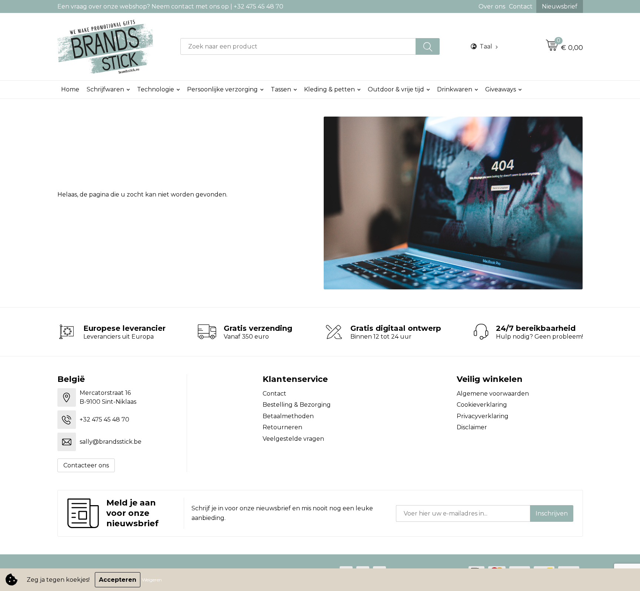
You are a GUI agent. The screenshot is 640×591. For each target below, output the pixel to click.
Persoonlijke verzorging (222, 89)
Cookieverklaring (482, 404)
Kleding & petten (329, 89)
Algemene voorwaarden (493, 393)
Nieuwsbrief (559, 6)
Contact (521, 6)
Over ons (492, 6)
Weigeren (152, 579)
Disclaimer (472, 427)
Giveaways (500, 89)
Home (70, 89)
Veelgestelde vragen (293, 438)
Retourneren (282, 427)
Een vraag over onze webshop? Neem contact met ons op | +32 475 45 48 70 (170, 6)
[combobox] (298, 46)
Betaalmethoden (288, 416)
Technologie (155, 89)
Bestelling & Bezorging (297, 404)
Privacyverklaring (483, 416)
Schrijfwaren (105, 89)
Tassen (281, 89)
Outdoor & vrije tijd (396, 89)
